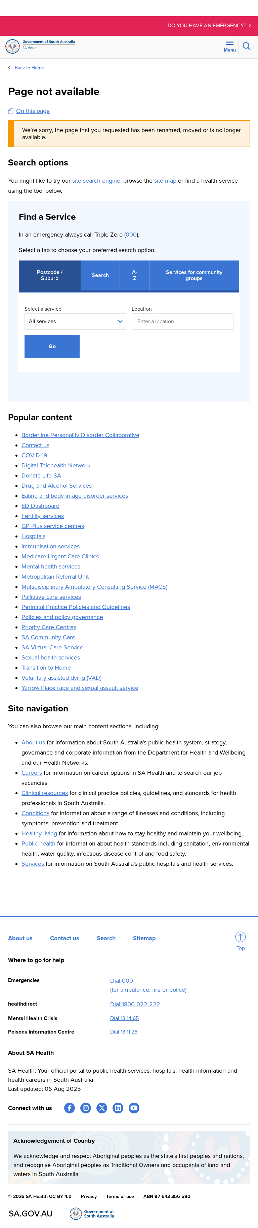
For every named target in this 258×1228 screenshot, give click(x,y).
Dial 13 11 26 (123, 1032)
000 (131, 234)
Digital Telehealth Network (56, 465)
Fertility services (43, 516)
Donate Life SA (41, 475)
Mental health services (51, 566)
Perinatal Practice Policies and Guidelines (76, 607)
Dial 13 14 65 (124, 1018)
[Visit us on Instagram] (85, 1108)
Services (33, 863)
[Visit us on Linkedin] (118, 1108)
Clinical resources (45, 793)
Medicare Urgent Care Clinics (60, 556)
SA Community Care (48, 637)
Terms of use (120, 1196)
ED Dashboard (40, 506)
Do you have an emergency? (208, 25)
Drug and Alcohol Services (57, 485)
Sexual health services (51, 657)
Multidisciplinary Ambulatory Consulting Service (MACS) (94, 586)
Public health (38, 843)
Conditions (35, 813)
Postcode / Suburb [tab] (49, 275)
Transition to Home (46, 667)
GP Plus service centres (53, 526)
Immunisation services (51, 546)
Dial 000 (121, 980)
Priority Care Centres (49, 627)
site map (165, 180)
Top (240, 948)
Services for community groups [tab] (194, 275)
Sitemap (144, 938)
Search (106, 938)
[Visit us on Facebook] (69, 1108)
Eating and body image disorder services (75, 495)
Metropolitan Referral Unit (55, 576)
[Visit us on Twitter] (102, 1108)
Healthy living (39, 833)
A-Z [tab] (134, 275)
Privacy (89, 1196)
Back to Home (29, 68)
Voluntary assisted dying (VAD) (61, 677)
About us (33, 742)
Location (142, 309)
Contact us (35, 445)
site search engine (96, 180)
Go (52, 346)
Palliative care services (51, 597)
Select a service (43, 309)
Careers (32, 772)
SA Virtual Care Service (52, 647)
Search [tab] (100, 275)
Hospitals (33, 536)
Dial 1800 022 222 (135, 1004)
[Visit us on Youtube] (134, 1108)
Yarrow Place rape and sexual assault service (80, 688)
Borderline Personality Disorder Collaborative (80, 435)
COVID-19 (34, 455)
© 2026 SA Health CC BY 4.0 (40, 1196)
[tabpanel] (129, 339)
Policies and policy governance (62, 617)
